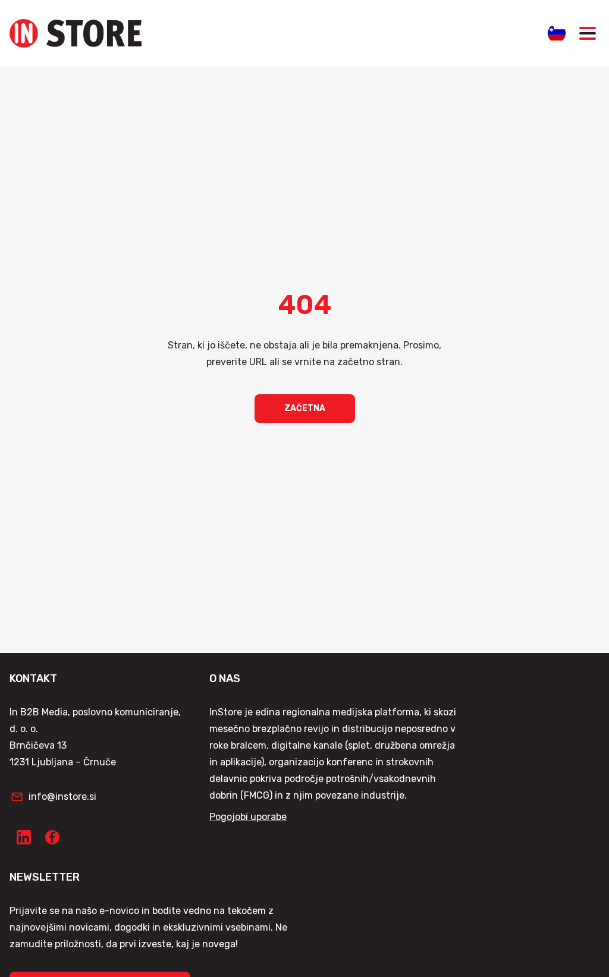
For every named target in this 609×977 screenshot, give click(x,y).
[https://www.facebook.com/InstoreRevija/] (52, 837)
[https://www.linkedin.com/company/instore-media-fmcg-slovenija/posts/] (24, 837)
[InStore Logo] (76, 33)
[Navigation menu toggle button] (587, 33)
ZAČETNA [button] (304, 408)
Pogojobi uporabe (248, 816)
